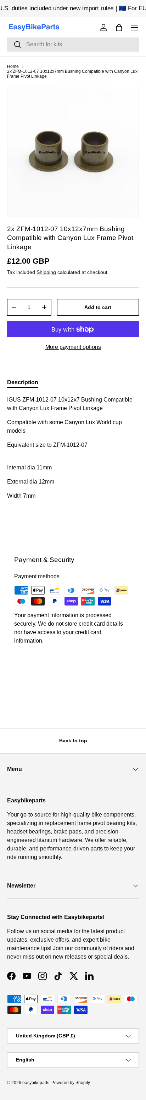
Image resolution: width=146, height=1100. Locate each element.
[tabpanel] (73, 466)
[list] (73, 151)
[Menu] (134, 27)
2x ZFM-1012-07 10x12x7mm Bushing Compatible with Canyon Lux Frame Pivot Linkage (72, 74)
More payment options (73, 347)
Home (13, 66)
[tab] (22, 382)
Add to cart (97, 307)
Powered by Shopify (70, 1082)
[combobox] (73, 44)
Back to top (73, 740)
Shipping (46, 272)
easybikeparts (35, 1082)
